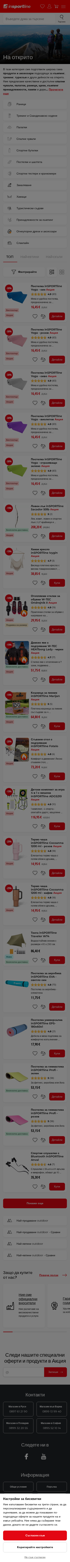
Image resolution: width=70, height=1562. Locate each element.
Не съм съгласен (35, 1557)
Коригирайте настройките (35, 1547)
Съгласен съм (35, 1535)
